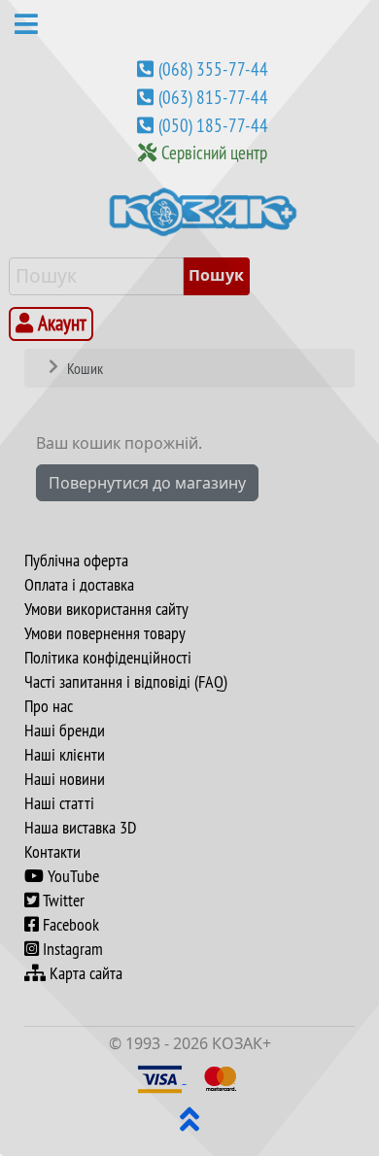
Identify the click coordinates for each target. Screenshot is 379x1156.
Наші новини (64, 779)
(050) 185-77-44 (213, 125)
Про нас (48, 706)
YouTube (71, 876)
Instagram (71, 949)
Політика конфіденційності (107, 657)
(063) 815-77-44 (213, 97)
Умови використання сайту (106, 609)
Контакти (52, 852)
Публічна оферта (76, 560)
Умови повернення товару (105, 633)
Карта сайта (84, 973)
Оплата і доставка (79, 584)
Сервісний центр (214, 152)
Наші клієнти (64, 754)
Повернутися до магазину (147, 482)
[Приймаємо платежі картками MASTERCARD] (220, 1077)
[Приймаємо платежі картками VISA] (162, 1077)
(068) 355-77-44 (213, 69)
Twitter (62, 900)
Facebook (69, 924)
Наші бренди (64, 730)
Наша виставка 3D (80, 827)
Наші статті (59, 803)
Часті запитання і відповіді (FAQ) (125, 682)
